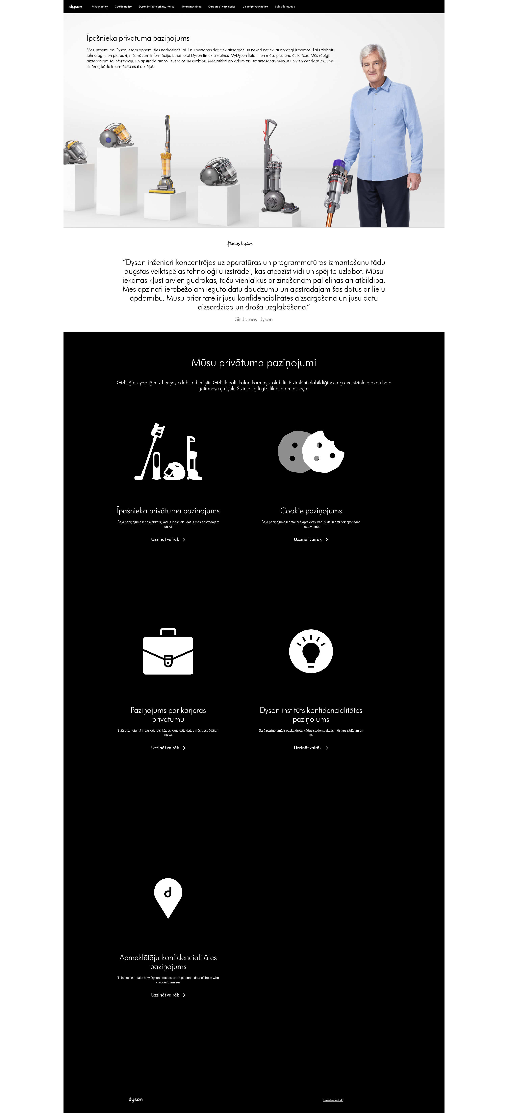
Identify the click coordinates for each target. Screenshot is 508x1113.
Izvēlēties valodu (333, 1100)
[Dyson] (76, 6)
